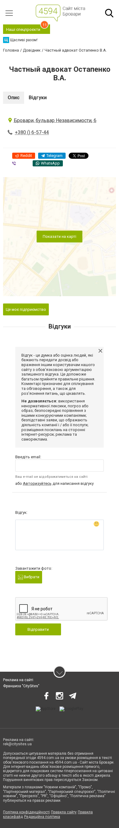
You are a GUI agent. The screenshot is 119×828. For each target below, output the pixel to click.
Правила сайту (64, 812)
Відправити (38, 629)
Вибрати (31, 577)
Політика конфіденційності (26, 812)
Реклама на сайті (18, 680)
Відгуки (38, 97)
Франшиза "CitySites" (21, 686)
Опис (14, 97)
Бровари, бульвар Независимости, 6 (55, 120)
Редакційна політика (42, 817)
